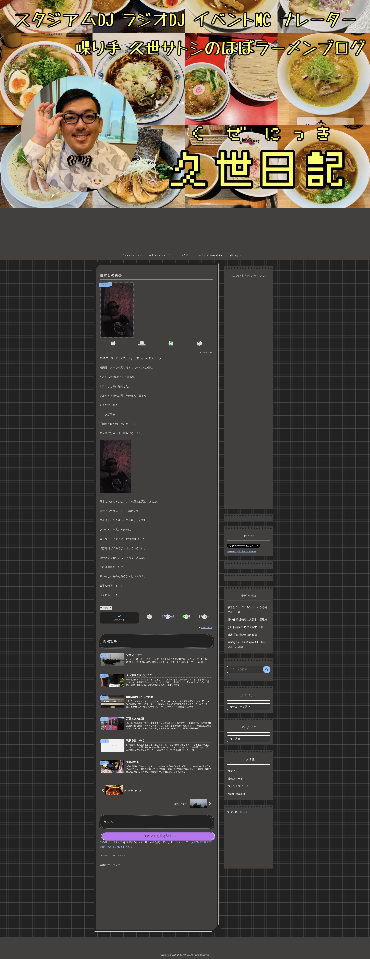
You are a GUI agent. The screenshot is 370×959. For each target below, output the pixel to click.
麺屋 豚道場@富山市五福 (242, 634)
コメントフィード (237, 786)
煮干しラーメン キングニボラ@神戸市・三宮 (247, 609)
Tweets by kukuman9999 (241, 551)
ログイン (232, 771)
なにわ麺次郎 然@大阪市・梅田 (246, 627)
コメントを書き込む (158, 836)
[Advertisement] (185, 229)
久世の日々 (107, 608)
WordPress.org (236, 793)
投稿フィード (235, 778)
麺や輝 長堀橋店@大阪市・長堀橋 (247, 619)
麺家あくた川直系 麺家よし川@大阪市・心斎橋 (247, 644)
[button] (199, 343)
